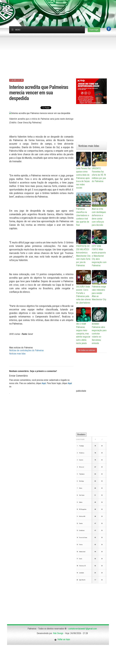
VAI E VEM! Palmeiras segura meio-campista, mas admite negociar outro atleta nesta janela (83, 334)
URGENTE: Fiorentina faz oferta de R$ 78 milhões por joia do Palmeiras (99, 175)
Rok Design (58, 633)
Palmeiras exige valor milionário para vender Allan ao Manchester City (99, 293)
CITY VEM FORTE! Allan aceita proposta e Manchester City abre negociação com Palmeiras (99, 256)
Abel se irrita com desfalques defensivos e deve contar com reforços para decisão (99, 217)
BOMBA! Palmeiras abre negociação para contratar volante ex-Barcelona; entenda (99, 334)
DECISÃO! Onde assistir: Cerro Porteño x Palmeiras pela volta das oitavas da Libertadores (83, 294)
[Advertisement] (59, 6)
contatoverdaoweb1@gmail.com (82, 628)
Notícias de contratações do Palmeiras (26, 350)
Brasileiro (81, 434)
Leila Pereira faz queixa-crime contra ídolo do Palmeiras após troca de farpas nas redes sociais (83, 178)
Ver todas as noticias (86, 350)
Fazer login (94, 30)
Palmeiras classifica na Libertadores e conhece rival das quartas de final (82, 217)
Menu (17, 30)
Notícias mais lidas (17, 353)
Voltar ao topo (63, 639)
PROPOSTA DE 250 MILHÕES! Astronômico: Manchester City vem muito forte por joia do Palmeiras (83, 256)
